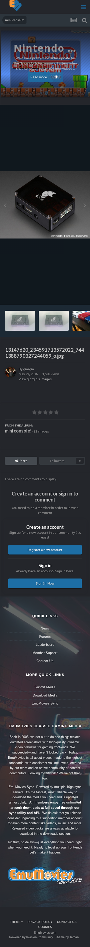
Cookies (45, 927)
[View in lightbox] (45, 205)
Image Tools (70, 296)
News (45, 628)
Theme (15, 922)
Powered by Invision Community (31, 937)
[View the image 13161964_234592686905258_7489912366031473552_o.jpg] (20, 321)
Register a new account (45, 550)
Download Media (45, 695)
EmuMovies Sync (45, 703)
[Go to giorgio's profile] (10, 372)
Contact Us (45, 661)
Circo (81, 91)
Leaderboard (45, 644)
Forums (45, 636)
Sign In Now (45, 583)
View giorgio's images (35, 379)
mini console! (18, 431)
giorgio (28, 369)
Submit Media (44, 687)
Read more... (39, 77)
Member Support (45, 653)
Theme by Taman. (67, 937)
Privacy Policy (40, 922)
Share (23, 460)
